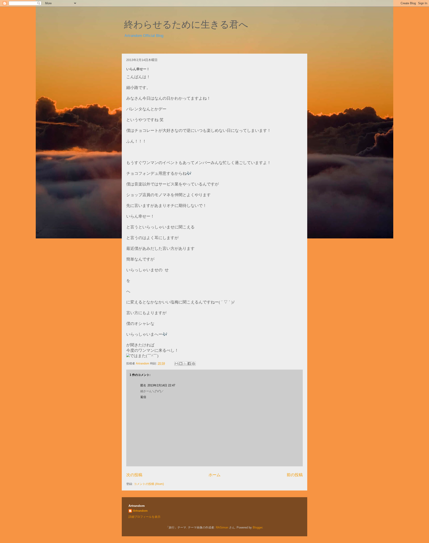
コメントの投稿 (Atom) (149, 484)
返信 (143, 397)
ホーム (214, 475)
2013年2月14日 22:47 (161, 385)
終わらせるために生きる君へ (186, 24)
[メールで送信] (176, 363)
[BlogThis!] (181, 363)
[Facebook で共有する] (189, 363)
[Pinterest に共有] (193, 363)
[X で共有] (185, 363)
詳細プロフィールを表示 (144, 516)
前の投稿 (295, 475)
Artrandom (140, 510)
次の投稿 (134, 475)
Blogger (257, 527)
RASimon (222, 527)
